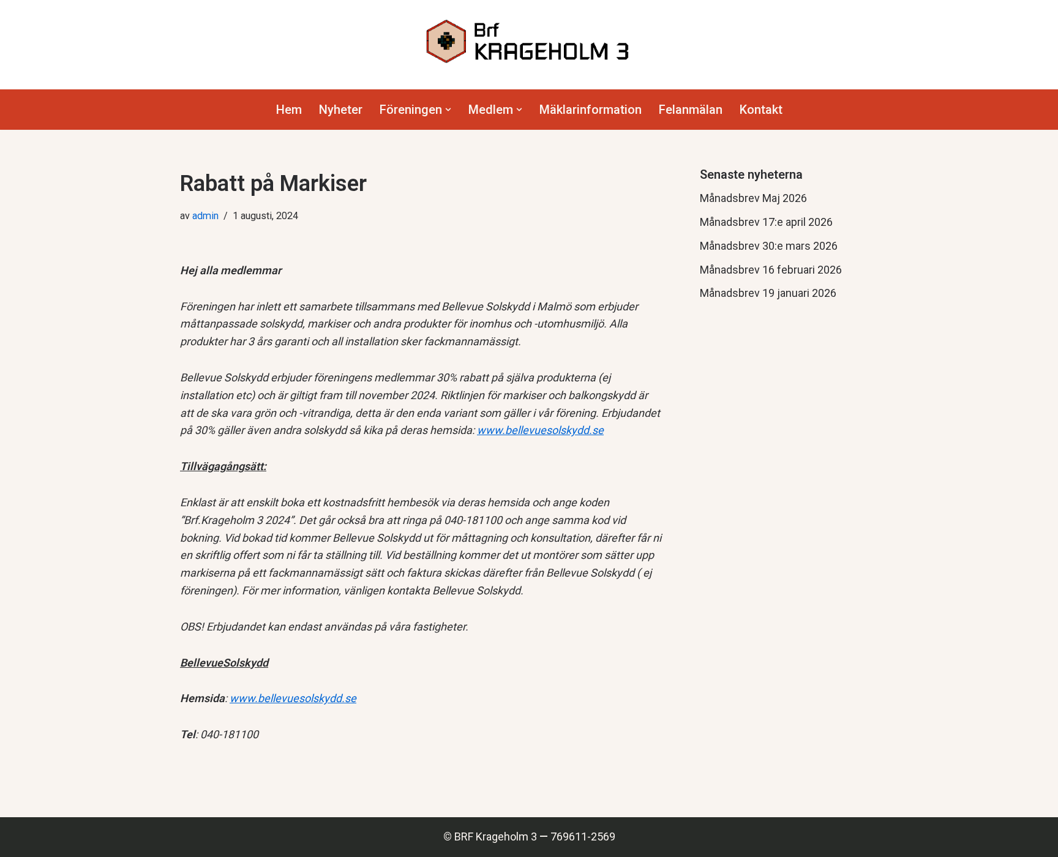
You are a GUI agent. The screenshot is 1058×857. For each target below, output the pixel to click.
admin (205, 216)
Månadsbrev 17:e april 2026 (766, 221)
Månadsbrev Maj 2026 (753, 198)
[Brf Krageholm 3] (529, 41)
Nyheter (340, 109)
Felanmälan (690, 109)
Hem (289, 109)
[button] (448, 110)
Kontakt (761, 109)
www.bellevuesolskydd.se (540, 430)
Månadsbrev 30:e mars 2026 (769, 245)
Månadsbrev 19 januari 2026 (768, 292)
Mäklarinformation (590, 109)
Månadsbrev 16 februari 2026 (771, 269)
